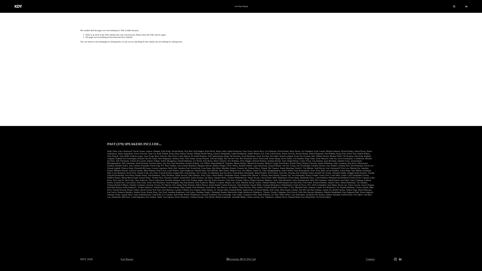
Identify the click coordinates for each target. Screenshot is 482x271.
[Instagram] (454, 6)
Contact (370, 259)
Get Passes (127, 259)
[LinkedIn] (466, 6)
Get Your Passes (241, 6)
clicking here (115, 42)
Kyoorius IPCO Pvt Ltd (242, 259)
